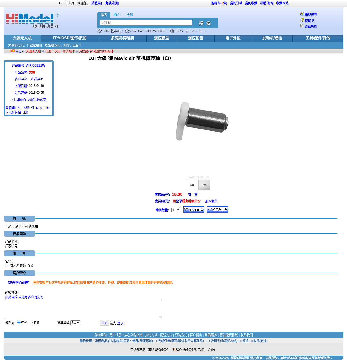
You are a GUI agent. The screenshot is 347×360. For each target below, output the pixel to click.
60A (106, 31)
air (48, 108)
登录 (179, 201)
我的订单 (236, 3)
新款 (128, 31)
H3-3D (162, 31)
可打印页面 (18, 100)
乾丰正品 (117, 31)
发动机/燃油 (272, 38)
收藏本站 (282, 3)
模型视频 (311, 15)
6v (134, 31)
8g (186, 31)
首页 (18, 51)
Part (141, 31)
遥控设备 (195, 38)
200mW (151, 31)
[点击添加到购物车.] (193, 209)
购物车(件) (219, 3)
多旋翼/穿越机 (122, 38)
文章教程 (311, 26)
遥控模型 (161, 38)
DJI (19, 108)
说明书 (309, 21)
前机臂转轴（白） (17, 112)
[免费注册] (112, 3)
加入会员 (211, 201)
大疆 (26, 108)
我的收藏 (251, 3)
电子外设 (233, 38)
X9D (201, 31)
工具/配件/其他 (318, 38)
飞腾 (171, 31)
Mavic (40, 108)
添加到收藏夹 (37, 100)
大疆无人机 (22, 38)
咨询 (270, 3)
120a (193, 31)
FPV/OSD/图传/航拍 (70, 38)
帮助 (263, 3)
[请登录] (96, 3)
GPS (179, 31)
